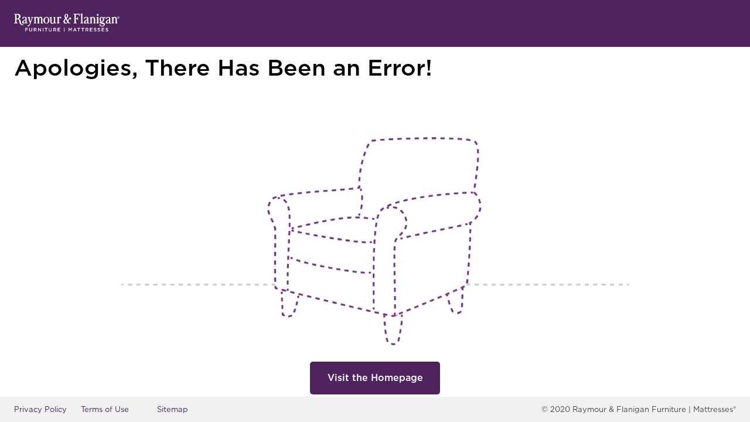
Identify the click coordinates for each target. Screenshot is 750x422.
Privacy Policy (40, 409)
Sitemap (172, 409)
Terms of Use (105, 409)
